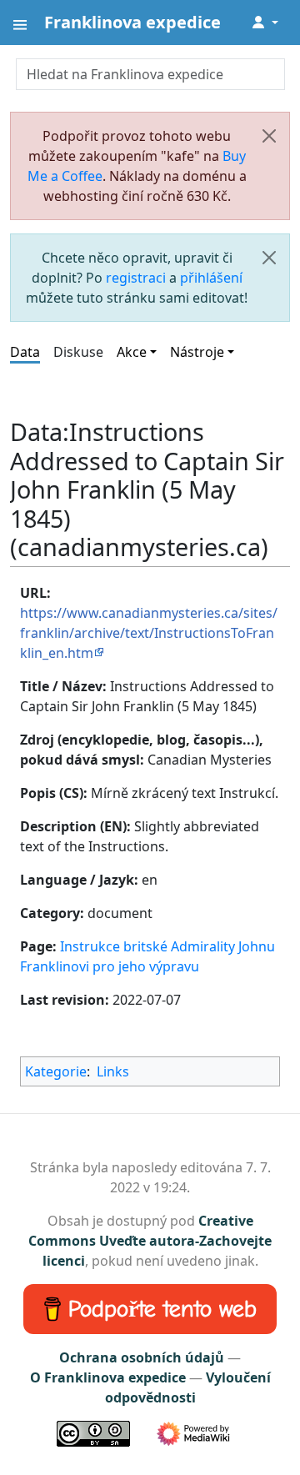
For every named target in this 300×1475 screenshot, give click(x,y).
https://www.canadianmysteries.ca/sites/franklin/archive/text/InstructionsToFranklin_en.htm (149, 633)
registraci (136, 277)
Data (25, 352)
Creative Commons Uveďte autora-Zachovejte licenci (150, 1241)
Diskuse (78, 352)
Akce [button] (132, 352)
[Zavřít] (269, 136)
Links (113, 1071)
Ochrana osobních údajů (141, 1357)
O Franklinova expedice (108, 1377)
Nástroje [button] (197, 352)
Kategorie (56, 1071)
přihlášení (211, 277)
